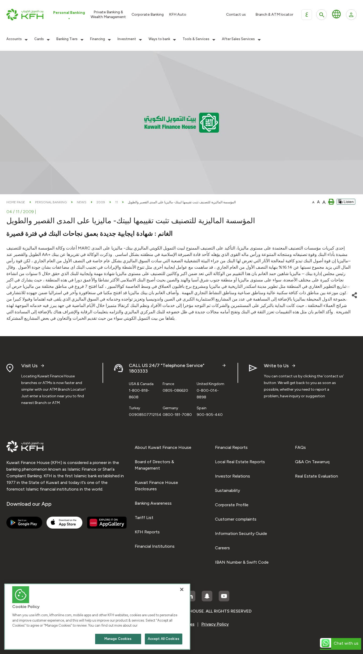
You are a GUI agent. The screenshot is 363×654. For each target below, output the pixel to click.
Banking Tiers (67, 39)
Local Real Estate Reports (240, 461)
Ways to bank (159, 39)
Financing (97, 39)
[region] (97, 617)
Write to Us (276, 366)
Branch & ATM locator (274, 14)
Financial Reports (231, 447)
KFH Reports (147, 531)
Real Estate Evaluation (316, 476)
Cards (39, 39)
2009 (100, 202)
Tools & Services (196, 39)
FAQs (300, 447)
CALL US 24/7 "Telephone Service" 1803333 (166, 368)
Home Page (15, 202)
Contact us (236, 14)
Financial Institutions (155, 546)
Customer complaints (235, 519)
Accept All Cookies (163, 639)
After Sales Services (238, 39)
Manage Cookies (118, 639)
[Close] (182, 589)
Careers (222, 547)
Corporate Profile (231, 504)
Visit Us (29, 366)
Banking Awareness (153, 503)
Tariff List (144, 517)
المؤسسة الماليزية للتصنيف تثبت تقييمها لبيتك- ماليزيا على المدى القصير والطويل (182, 202)
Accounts (14, 39)
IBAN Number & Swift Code (242, 562)
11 (116, 202)
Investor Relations (232, 476)
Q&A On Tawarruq (312, 461)
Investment (126, 39)
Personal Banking (51, 202)
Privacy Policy (215, 624)
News (81, 202)
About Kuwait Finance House (163, 447)
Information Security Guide (241, 533)
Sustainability (227, 490)
